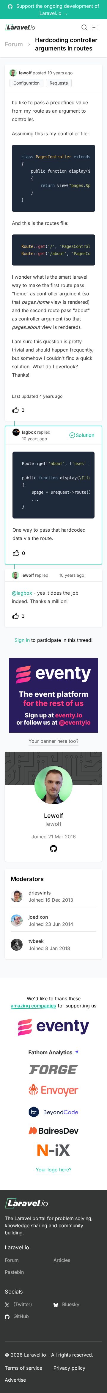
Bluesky (70, 1304)
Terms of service (23, 1368)
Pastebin (14, 1272)
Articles (62, 1260)
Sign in (22, 640)
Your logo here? (53, 1170)
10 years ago (34, 438)
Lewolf (53, 819)
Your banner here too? (53, 741)
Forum (14, 44)
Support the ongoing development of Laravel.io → (57, 9)
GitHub (20, 1316)
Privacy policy (69, 1368)
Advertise (15, 1380)
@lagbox (22, 593)
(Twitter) (22, 1304)
